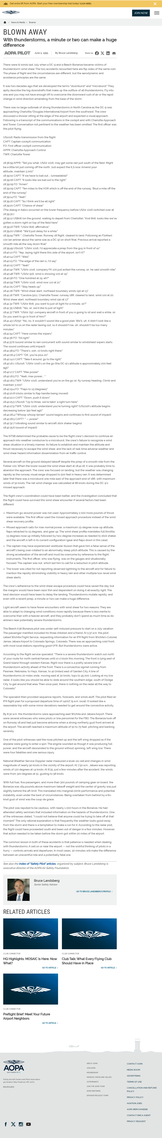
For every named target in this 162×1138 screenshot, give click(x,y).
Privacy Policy (135, 1097)
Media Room (133, 1070)
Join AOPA (91, 1068)
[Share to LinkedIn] (108, 53)
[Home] (7, 22)
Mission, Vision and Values (99, 1077)
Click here (85, 4)
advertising (133, 1076)
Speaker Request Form (97, 1096)
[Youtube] (28, 1125)
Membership (92, 1073)
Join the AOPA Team (96, 1086)
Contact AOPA (135, 1064)
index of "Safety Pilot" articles (37, 863)
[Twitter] (14, 1125)
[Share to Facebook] (97, 53)
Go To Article (49, 968)
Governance (93, 1082)
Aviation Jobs (134, 1103)
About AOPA (92, 1063)
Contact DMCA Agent (139, 1115)
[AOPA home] (11, 13)
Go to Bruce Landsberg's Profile (93, 891)
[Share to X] (102, 53)
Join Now (141, 13)
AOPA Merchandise (137, 1109)
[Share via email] (114, 53)
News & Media (18, 22)
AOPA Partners (93, 1091)
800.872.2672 (8, 1087)
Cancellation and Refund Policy (142, 1089)
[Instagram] (21, 1125)
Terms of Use (134, 1082)
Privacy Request (136, 1121)
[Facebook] (6, 1125)
